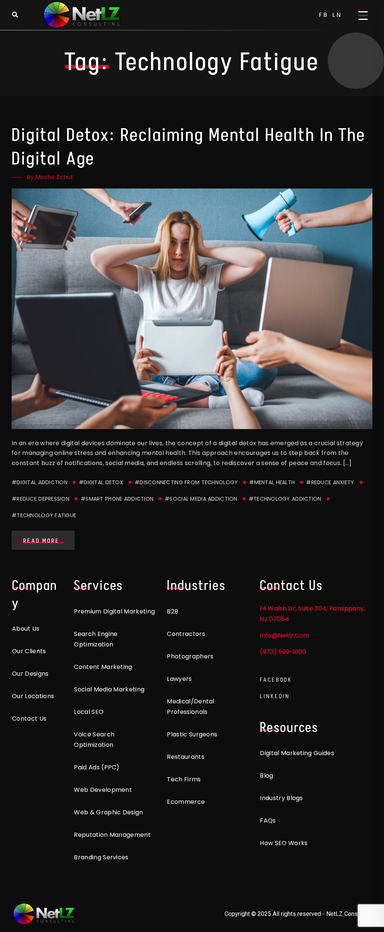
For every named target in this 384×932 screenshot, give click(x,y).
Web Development (103, 789)
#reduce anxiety (330, 482)
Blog (266, 775)
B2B (172, 611)
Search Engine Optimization (95, 639)
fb (324, 14)
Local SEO (89, 712)
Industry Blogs (281, 798)
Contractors (186, 634)
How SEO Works (284, 843)
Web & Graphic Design (108, 812)
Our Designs (30, 673)
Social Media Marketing (109, 689)
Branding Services (101, 857)
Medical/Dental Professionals (190, 706)
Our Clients (29, 651)
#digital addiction (40, 482)
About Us (26, 628)
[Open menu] (363, 15)
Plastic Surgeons (192, 734)
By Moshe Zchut (50, 177)
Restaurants (185, 756)
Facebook (276, 679)
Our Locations (33, 696)
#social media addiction (201, 499)
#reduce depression (40, 499)
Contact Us (29, 718)
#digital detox (101, 482)
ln (337, 14)
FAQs (268, 820)
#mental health (272, 482)
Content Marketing (103, 667)
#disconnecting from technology (186, 482)
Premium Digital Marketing (114, 611)
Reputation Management (112, 834)
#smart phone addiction (117, 499)
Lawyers (179, 679)
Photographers (190, 656)
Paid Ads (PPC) (96, 767)
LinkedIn (275, 696)
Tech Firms (184, 779)
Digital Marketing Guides (297, 753)
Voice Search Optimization (94, 739)
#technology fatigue (44, 515)
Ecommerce (186, 801)
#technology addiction (285, 499)
